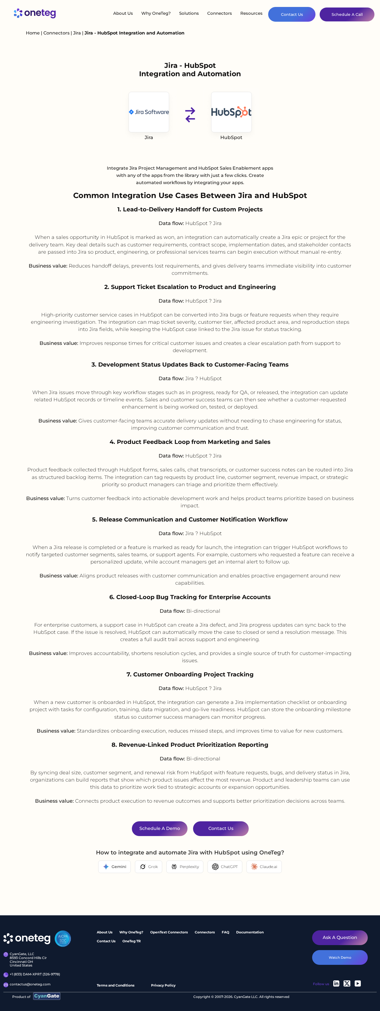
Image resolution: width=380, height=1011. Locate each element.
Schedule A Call (347, 14)
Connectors (219, 13)
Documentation (250, 932)
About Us (123, 13)
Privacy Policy (163, 985)
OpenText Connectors (169, 932)
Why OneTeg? (156, 13)
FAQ (225, 932)
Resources (251, 13)
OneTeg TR (131, 941)
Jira (77, 33)
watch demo (340, 957)
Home (33, 33)
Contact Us (292, 14)
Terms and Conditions (115, 985)
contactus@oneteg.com (30, 984)
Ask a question (340, 937)
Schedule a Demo (159, 828)
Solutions (189, 13)
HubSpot (231, 137)
